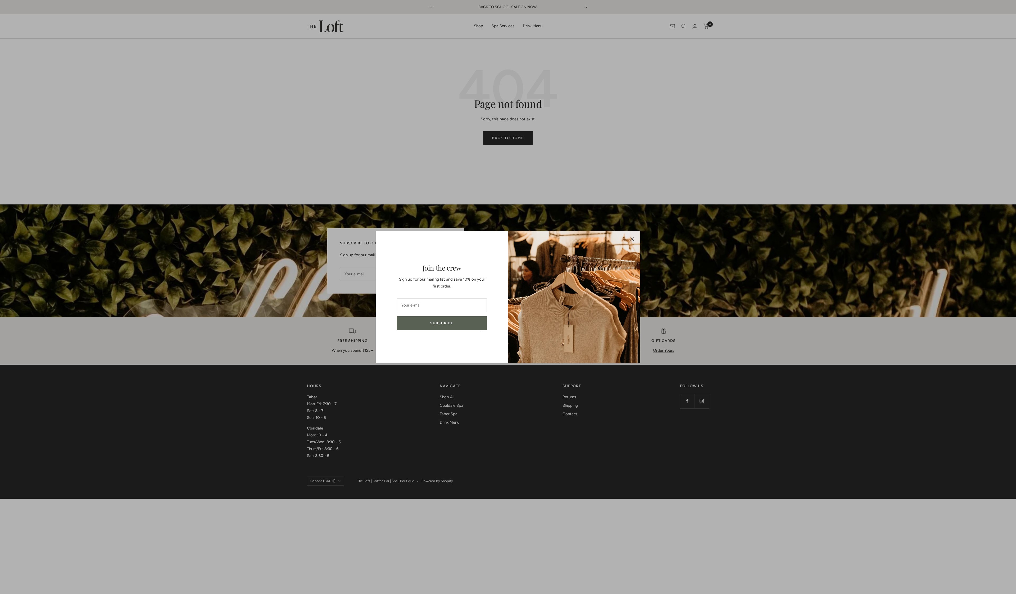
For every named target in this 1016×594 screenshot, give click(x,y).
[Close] (632, 239)
